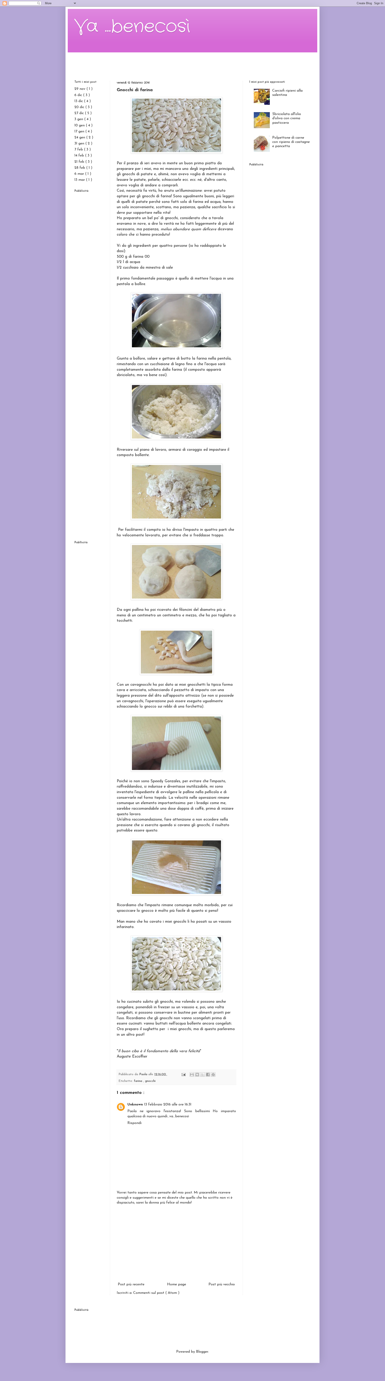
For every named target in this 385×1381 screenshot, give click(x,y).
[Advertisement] (192, 62)
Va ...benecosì (132, 26)
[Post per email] (183, 1074)
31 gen (79, 143)
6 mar (79, 174)
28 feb (80, 168)
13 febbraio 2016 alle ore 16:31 (167, 1104)
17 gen (79, 131)
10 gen (80, 125)
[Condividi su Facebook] (208, 1074)
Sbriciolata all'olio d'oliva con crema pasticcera (286, 118)
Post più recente (131, 1284)
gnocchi (150, 1081)
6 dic (78, 95)
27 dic (79, 113)
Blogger (202, 1352)
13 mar (80, 180)
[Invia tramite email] (192, 1074)
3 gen (79, 119)
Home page (176, 1284)
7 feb (79, 149)
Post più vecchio (222, 1284)
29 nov (80, 89)
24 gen (80, 137)
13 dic (79, 101)
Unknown (135, 1104)
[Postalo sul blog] (197, 1074)
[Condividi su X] (202, 1074)
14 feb (79, 155)
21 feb (79, 162)
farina (138, 1081)
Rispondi (134, 1123)
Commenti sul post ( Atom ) (156, 1293)
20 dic (79, 107)
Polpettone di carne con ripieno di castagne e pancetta (291, 142)
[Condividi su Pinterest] (213, 1074)
